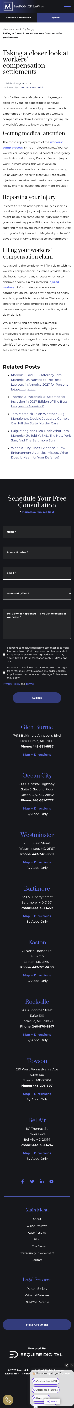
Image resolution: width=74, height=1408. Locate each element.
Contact (37, 1260)
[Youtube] (51, 1181)
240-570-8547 (43, 1026)
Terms (30, 683)
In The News (37, 1246)
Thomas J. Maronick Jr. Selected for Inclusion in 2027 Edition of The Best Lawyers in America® (39, 401)
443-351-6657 (43, 746)
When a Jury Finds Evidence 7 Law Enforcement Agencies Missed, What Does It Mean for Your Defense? (39, 452)
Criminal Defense (37, 1295)
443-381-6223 (43, 908)
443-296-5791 (43, 1086)
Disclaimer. (12, 1373)
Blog (30, 29)
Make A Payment (37, 1324)
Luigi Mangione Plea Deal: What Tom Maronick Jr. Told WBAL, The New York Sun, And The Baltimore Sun (41, 435)
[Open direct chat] (66, 1365)
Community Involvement (37, 1253)
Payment (55, 17)
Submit (37, 697)
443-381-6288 (43, 967)
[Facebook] (22, 1181)
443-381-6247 (43, 1145)
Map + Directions (37, 755)
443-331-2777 (43, 800)
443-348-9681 (43, 854)
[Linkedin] (42, 1181)
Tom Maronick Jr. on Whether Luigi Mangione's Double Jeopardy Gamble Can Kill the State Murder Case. (40, 418)
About (37, 1219)
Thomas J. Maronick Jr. (33, 87)
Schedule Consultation (18, 17)
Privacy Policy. (30, 1373)
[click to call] (8, 1400)
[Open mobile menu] (65, 6)
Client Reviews (37, 1225)
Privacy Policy (11, 683)
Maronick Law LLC (14, 29)
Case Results (37, 1232)
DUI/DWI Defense (37, 1302)
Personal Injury (37, 1288)
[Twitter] (32, 1181)
